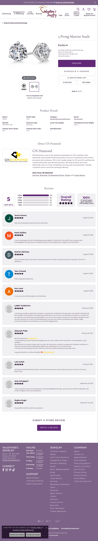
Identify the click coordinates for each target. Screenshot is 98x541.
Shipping (67, 82)
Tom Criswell (20, 271)
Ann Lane (18, 288)
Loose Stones (79, 175)
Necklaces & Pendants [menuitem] (60, 484)
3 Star (20, 200)
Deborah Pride (20, 331)
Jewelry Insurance (82, 466)
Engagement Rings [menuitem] (58, 460)
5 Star (20, 195)
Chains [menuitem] (53, 496)
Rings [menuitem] (52, 472)
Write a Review (49, 428)
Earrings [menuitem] (54, 481)
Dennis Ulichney (21, 252)
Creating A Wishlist (34, 481)
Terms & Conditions (82, 481)
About (76, 451)
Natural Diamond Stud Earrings (15, 23)
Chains (67, 175)
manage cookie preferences (23, 530)
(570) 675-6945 (34, 98)
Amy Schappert (21, 381)
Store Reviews (80, 460)
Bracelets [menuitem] (54, 490)
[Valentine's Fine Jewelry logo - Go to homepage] (49, 11)
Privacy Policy (80, 472)
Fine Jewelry (30, 13)
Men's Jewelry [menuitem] (56, 493)
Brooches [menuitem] (54, 505)
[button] (78, 9)
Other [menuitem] (52, 487)
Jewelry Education (34, 484)
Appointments (32, 478)
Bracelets (44, 175)
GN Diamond (78, 119)
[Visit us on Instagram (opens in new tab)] (6, 469)
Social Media (79, 478)
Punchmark (54, 535)
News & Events (80, 475)
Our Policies (79, 469)
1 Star (20, 205)
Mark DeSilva (20, 233)
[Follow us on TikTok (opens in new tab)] (13, 469)
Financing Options (82, 463)
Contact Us (79, 454)
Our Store (67, 14)
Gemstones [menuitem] (55, 475)
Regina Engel (20, 400)
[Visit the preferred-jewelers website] (57, 521)
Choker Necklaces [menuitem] (58, 511)
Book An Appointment (89, 14)
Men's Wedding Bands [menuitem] (59, 469)
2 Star (20, 202)
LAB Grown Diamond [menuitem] (59, 457)
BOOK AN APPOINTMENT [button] (65, 2)
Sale (60, 15)
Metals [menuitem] (53, 454)
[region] (29, 54)
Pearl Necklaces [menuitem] (57, 508)
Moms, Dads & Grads (76, 13)
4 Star (20, 198)
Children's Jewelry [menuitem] (58, 451)
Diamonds (6, 14)
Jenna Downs (20, 215)
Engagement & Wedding (19, 13)
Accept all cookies (33, 535)
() (51, 195)
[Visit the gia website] (41, 521)
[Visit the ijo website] (48, 521)
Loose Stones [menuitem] (56, 478)
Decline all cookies (17, 535)
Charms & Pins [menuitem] (56, 502)
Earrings (35, 175)
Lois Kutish (19, 362)
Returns (86, 82)
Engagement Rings (56, 175)
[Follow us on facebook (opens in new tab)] (3, 469)
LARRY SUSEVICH (22, 306)
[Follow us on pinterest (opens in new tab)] (10, 469)
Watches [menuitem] (54, 499)
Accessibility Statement (70, 528)
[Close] (94, 2)
